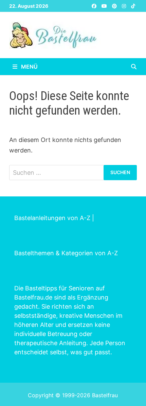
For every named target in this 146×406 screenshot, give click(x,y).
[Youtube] (105, 5)
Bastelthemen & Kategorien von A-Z (66, 253)
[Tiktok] (133, 5)
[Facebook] (95, 5)
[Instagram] (124, 5)
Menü (29, 66)
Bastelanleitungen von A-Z (52, 217)
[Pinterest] (115, 5)
